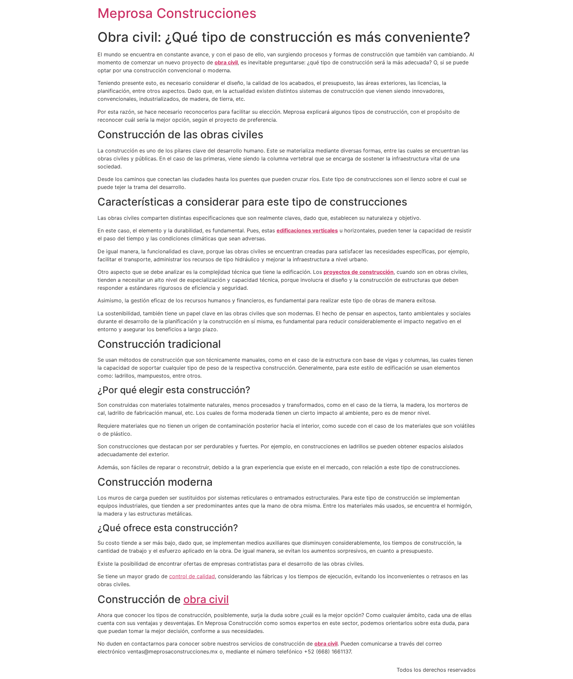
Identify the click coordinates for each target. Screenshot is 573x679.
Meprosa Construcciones (176, 13)
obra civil (206, 599)
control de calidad (192, 576)
